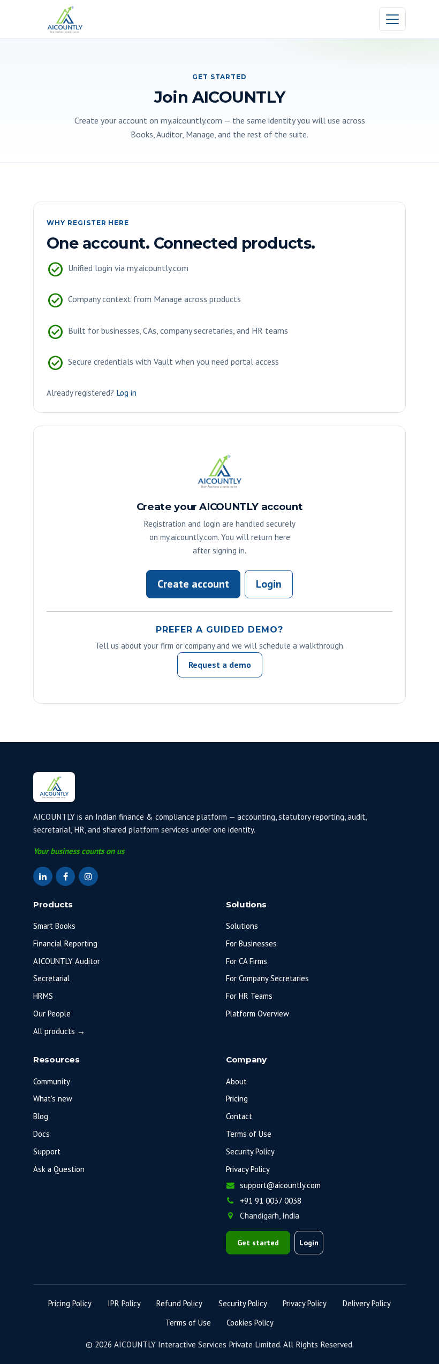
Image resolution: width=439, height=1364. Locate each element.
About (236, 1081)
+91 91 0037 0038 (270, 1201)
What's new (52, 1098)
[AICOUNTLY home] (64, 19)
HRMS (43, 996)
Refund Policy (179, 1303)
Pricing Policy (70, 1303)
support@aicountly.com (279, 1185)
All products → (59, 1031)
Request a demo (219, 664)
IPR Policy (124, 1303)
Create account (193, 584)
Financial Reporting (65, 943)
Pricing (237, 1098)
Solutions (242, 926)
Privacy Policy (248, 1169)
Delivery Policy (367, 1303)
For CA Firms (246, 961)
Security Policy (250, 1151)
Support (46, 1151)
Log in (126, 393)
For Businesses (251, 943)
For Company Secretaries (267, 978)
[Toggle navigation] (392, 19)
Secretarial (51, 978)
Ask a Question (59, 1169)
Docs (41, 1134)
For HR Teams (249, 996)
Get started (258, 1242)
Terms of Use (248, 1134)
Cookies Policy (250, 1322)
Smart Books (54, 926)
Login (269, 584)
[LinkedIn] (42, 876)
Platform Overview (257, 1013)
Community (51, 1081)
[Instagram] (88, 876)
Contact (239, 1116)
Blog (40, 1116)
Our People (52, 1013)
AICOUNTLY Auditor (66, 961)
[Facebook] (65, 876)
